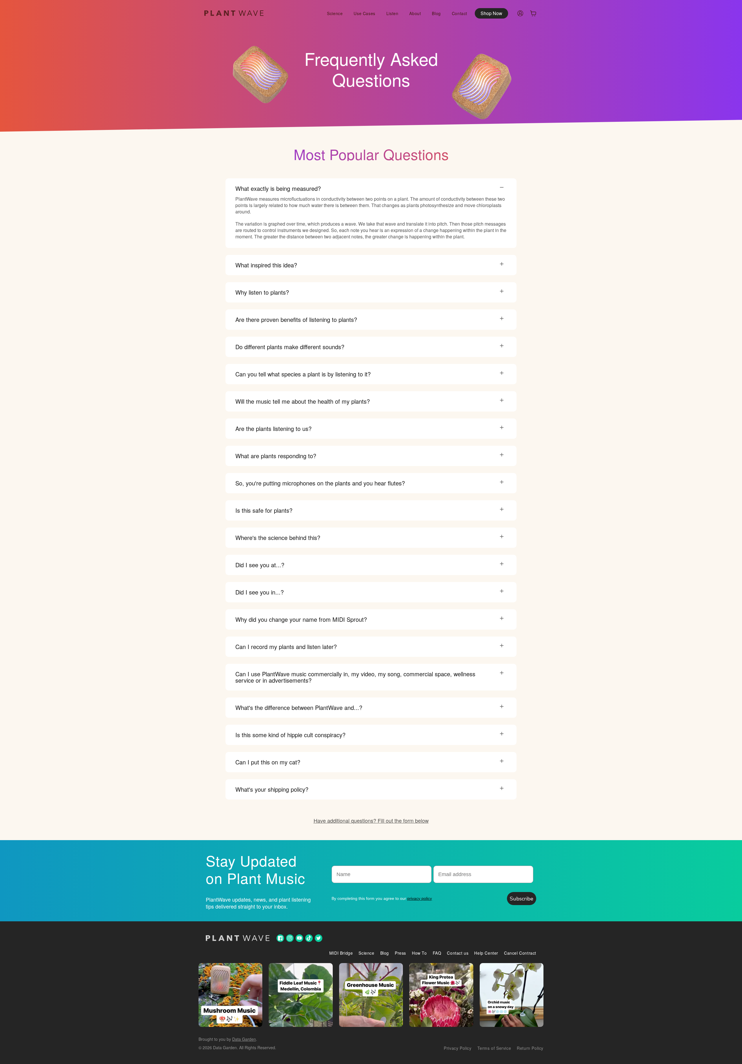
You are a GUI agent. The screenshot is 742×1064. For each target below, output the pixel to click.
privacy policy (419, 898)
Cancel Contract (520, 953)
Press (400, 953)
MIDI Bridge (341, 953)
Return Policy (530, 1048)
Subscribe (521, 898)
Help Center (486, 953)
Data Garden (244, 1039)
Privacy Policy (457, 1048)
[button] (533, 13)
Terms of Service (494, 1048)
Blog (384, 953)
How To (419, 953)
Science (366, 953)
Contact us (457, 953)
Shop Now (491, 13)
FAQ (437, 953)
